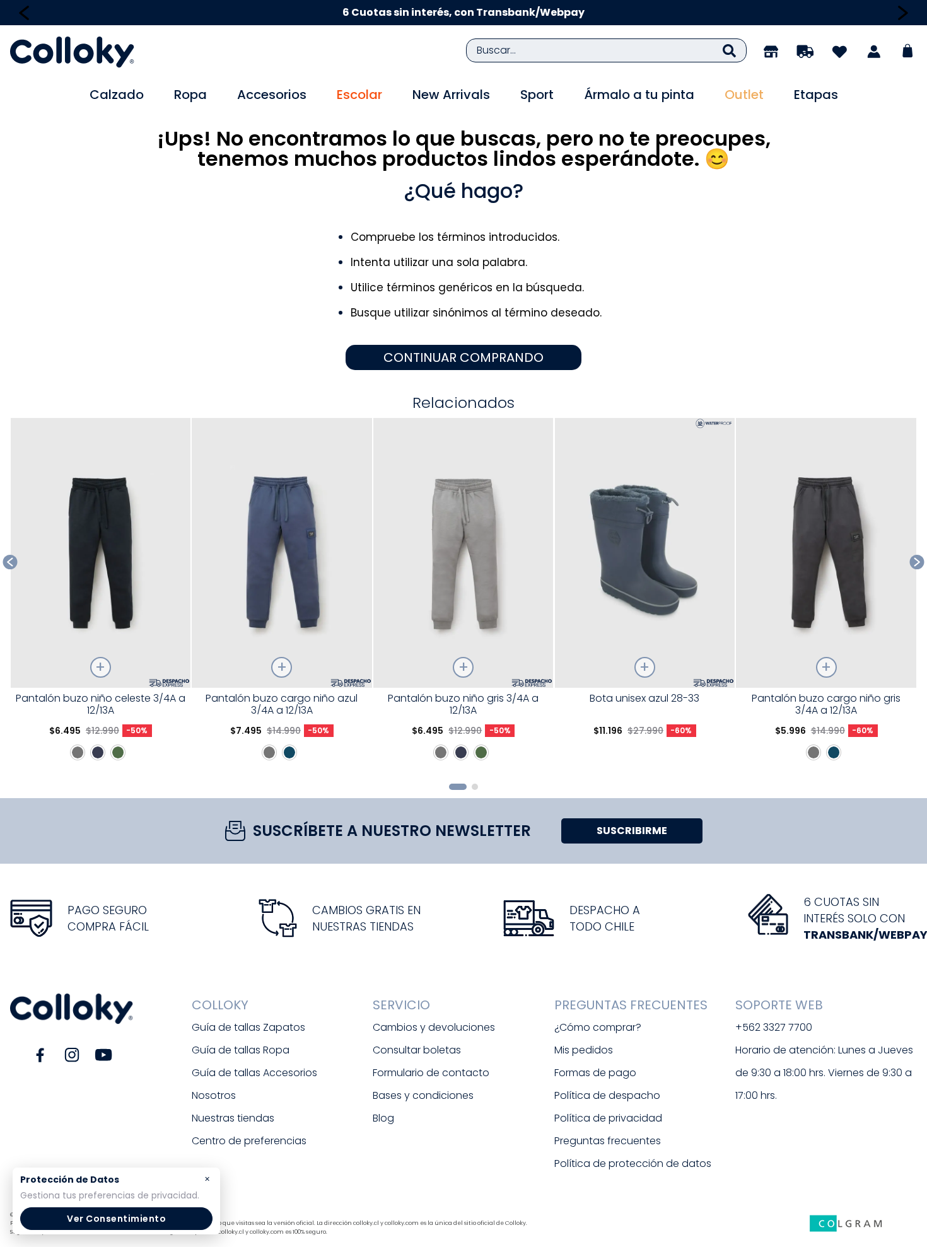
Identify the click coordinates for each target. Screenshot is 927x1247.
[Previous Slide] (24, 12)
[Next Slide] (902, 12)
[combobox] (606, 50)
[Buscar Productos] (729, 50)
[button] (458, 787)
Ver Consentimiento (116, 1218)
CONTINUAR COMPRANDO (463, 357)
